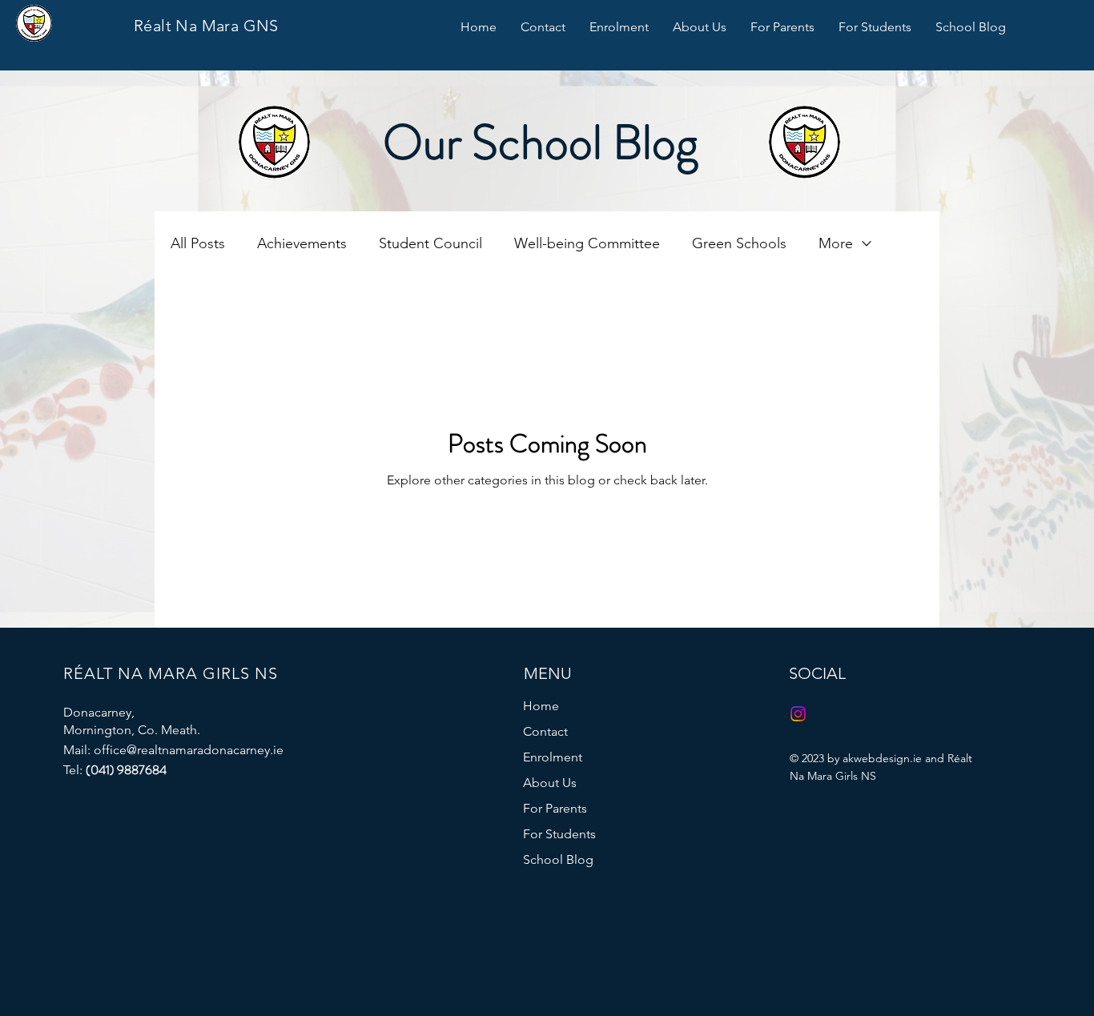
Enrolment (552, 757)
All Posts (198, 243)
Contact (545, 731)
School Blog (558, 859)
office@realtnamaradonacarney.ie (189, 749)
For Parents (555, 808)
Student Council (430, 243)
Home (541, 705)
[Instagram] (798, 714)
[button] (619, 26)
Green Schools (739, 243)
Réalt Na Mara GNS (206, 25)
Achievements (302, 243)
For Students (559, 833)
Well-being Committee (587, 243)
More (835, 243)
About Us (550, 782)
